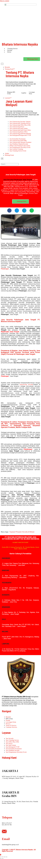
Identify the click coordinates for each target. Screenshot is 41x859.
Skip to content (4, 1)
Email (6, 839)
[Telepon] (4, 810)
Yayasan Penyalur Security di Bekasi (21, 532)
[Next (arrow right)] (2, 858)
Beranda (7, 67)
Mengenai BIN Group (11, 92)
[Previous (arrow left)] (1, 858)
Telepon (7, 817)
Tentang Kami (9, 69)
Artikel (7, 153)
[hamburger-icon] (2, 64)
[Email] (4, 831)
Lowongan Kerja (32, 92)
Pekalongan (5, 269)
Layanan (7, 98)
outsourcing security (26, 384)
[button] (9, 210)
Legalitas (23, 93)
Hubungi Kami (9, 155)
